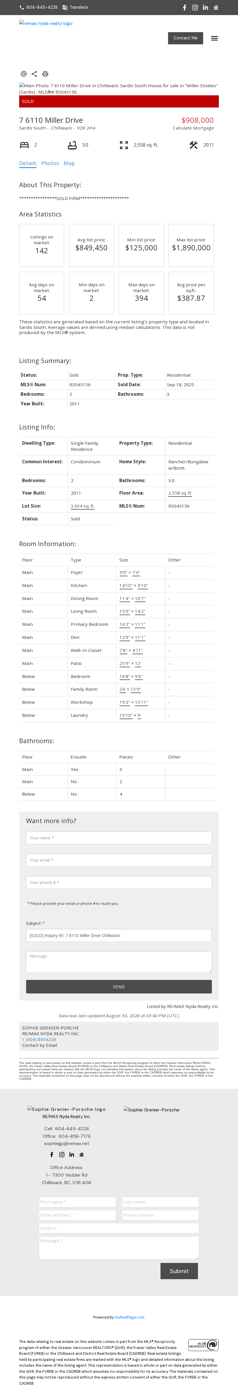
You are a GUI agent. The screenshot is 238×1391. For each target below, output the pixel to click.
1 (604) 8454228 (39, 1039)
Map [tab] (69, 163)
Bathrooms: (36, 740)
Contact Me (186, 38)
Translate (79, 7)
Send (119, 986)
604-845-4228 (42, 7)
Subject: (34, 923)
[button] (38, 7)
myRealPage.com (130, 1317)
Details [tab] (28, 163)
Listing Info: (37, 427)
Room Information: (47, 543)
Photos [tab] (50, 163)
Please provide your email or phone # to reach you (73, 903)
